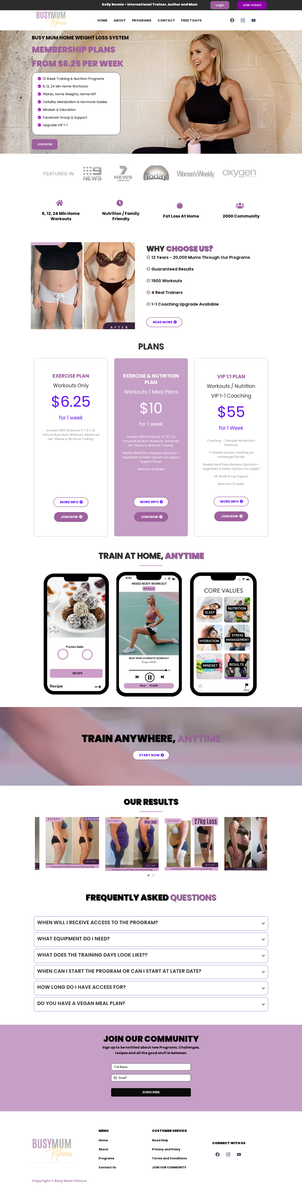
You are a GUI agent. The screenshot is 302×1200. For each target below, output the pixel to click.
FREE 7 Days (191, 20)
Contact (166, 20)
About (120, 20)
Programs (141, 20)
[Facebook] (232, 20)
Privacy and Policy (166, 1149)
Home (102, 20)
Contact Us (107, 1167)
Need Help (160, 1140)
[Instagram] (242, 20)
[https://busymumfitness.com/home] (57, 20)
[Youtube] (253, 20)
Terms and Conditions (169, 1158)
